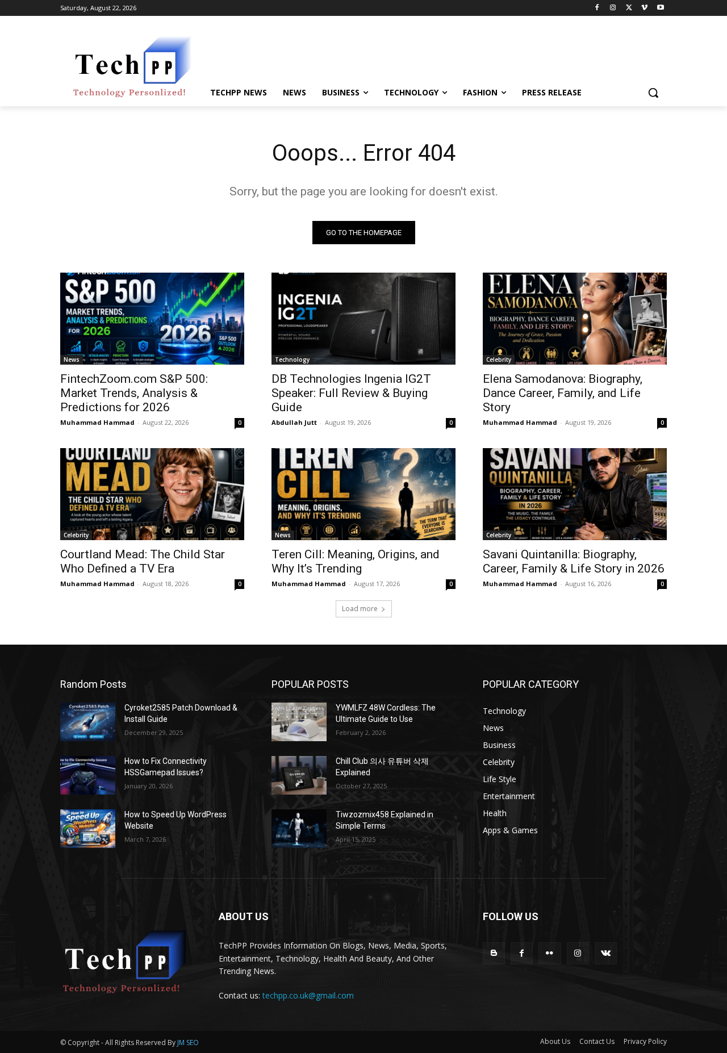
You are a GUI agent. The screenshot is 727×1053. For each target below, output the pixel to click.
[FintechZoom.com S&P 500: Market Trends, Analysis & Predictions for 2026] (152, 319)
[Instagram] (613, 8)
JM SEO (188, 1042)
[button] (653, 92)
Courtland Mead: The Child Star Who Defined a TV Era (142, 561)
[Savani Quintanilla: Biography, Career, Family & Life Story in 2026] (575, 494)
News (72, 359)
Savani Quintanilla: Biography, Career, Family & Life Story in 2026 (574, 561)
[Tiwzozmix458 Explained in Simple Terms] (299, 828)
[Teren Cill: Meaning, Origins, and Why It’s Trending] (363, 494)
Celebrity (498, 359)
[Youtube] (660, 8)
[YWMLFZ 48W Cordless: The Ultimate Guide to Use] (299, 722)
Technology (292, 359)
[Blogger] (494, 953)
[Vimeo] (644, 8)
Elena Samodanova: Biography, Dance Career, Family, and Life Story (562, 393)
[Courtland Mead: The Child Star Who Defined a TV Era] (152, 494)
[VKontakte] (606, 953)
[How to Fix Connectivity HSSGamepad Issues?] (87, 775)
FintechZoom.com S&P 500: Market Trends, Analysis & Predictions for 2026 (134, 393)
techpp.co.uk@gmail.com (308, 995)
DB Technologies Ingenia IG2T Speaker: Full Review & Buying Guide (351, 393)
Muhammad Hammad (97, 422)
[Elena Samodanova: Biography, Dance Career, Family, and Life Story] (575, 319)
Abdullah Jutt (294, 422)
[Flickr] (549, 953)
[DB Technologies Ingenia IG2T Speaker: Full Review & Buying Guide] (363, 319)
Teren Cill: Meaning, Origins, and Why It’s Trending (355, 561)
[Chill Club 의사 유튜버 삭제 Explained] (299, 775)
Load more (360, 608)
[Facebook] (597, 8)
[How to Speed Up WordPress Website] (87, 828)
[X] (629, 8)
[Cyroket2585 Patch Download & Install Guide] (87, 722)
